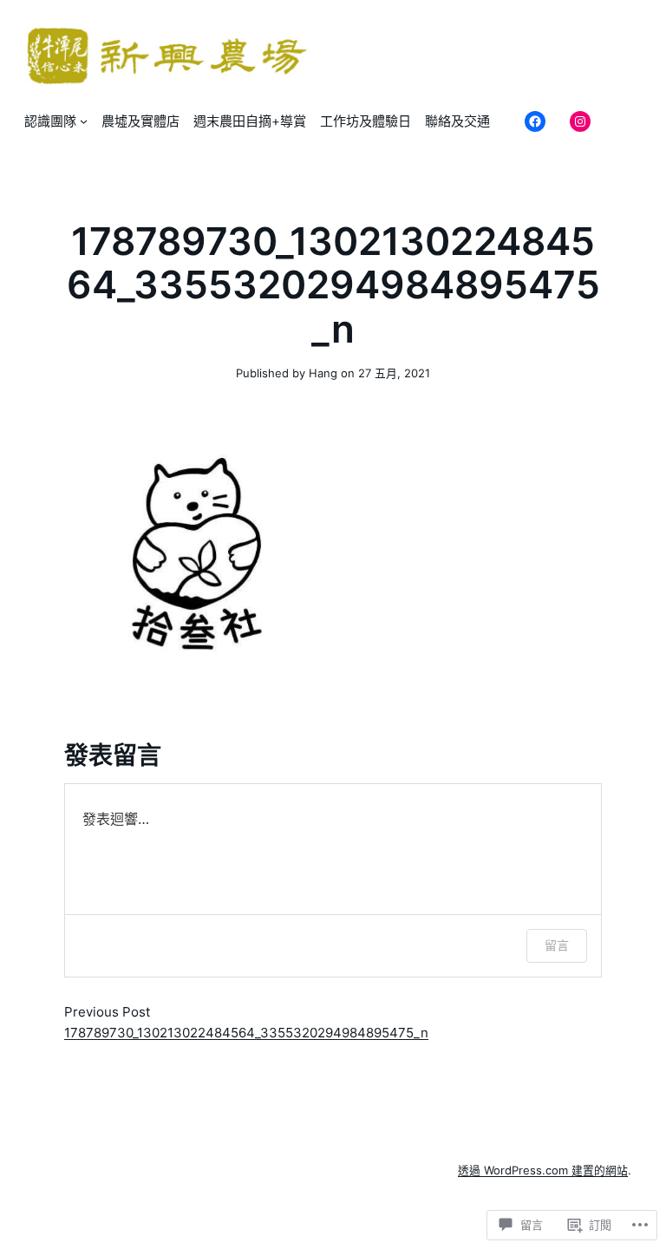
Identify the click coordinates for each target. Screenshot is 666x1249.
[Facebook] (535, 121)
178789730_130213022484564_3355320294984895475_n (246, 1032)
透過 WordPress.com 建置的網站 (543, 1170)
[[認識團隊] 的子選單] (84, 121)
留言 (557, 945)
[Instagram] (580, 121)
